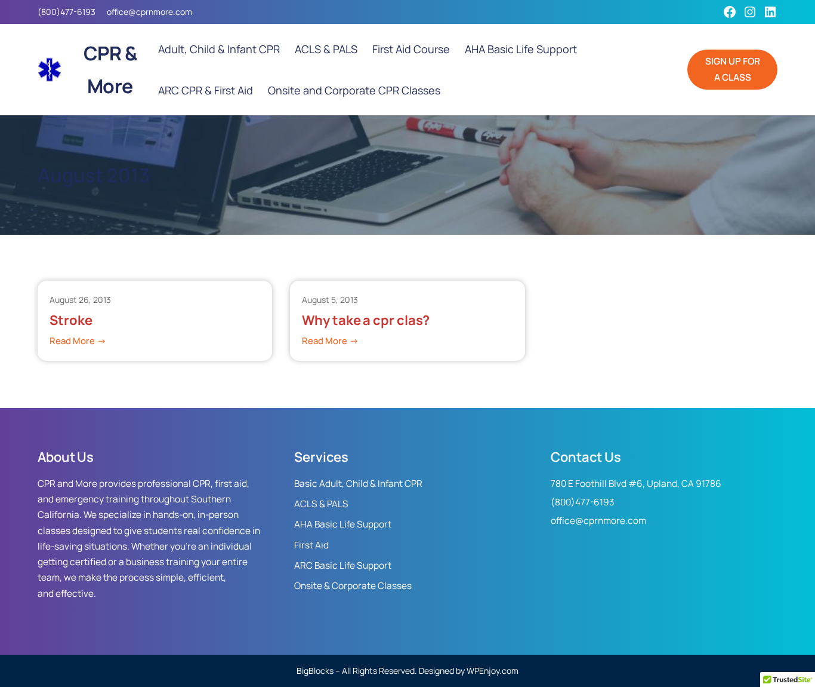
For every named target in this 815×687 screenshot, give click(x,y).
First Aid (311, 545)
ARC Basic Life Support (342, 565)
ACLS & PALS (321, 504)
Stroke (71, 320)
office (117, 11)
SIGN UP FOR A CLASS (732, 69)
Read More (78, 341)
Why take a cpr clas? (366, 320)
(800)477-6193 (66, 11)
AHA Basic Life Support (342, 524)
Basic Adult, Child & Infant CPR (358, 483)
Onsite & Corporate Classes (353, 585)
